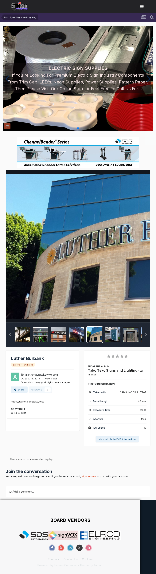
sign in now (89, 476)
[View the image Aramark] (58, 334)
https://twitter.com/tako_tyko (27, 401)
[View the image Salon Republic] (76, 334)
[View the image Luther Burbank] (94, 334)
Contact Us (71, 559)
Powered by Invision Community (58, 565)
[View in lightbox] (78, 246)
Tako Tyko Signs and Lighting (113, 370)
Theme (53, 559)
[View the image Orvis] (130, 334)
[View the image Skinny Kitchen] (40, 334)
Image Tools (134, 315)
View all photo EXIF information (117, 439)
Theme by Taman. (91, 565)
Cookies (87, 559)
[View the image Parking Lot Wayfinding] (112, 334)
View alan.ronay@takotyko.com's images (45, 382)
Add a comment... (23, 491)
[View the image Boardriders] (22, 334)
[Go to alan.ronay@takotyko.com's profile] (15, 377)
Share (20, 389)
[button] (7, 78)
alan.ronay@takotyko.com (41, 374)
